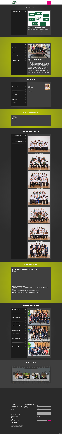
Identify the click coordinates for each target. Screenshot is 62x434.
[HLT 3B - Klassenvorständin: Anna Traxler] (39, 222)
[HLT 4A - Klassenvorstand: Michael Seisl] (39, 240)
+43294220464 (26, 407)
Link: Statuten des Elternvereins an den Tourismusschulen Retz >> (26, 292)
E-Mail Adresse (39, 408)
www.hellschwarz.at (13, 418)
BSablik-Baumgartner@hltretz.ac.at (31, 85)
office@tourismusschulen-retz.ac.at (30, 408)
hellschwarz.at (60, 433)
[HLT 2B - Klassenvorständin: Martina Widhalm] (39, 187)
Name (38, 405)
